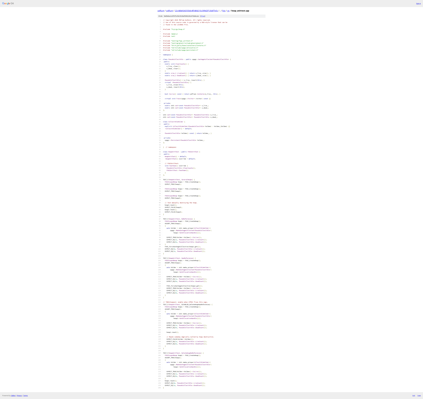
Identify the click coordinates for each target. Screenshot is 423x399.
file (202, 16)
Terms (25, 395)
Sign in (418, 3)
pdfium (161, 10)
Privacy (19, 395)
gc (228, 10)
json (419, 395)
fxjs (223, 10)
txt (413, 395)
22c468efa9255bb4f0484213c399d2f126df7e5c (196, 10)
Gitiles (13, 395)
